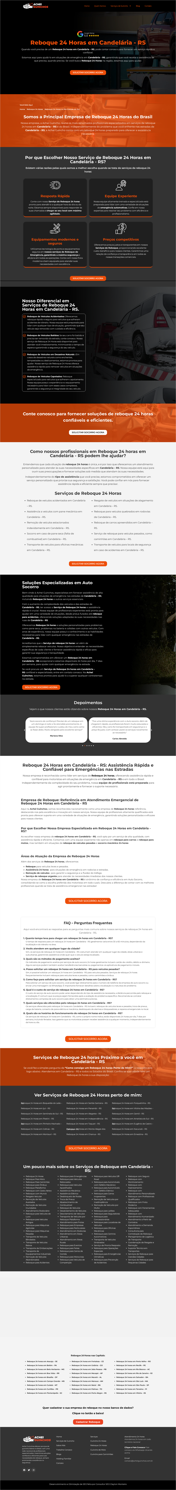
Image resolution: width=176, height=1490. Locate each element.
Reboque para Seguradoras (107, 1214)
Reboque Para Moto (35, 1179)
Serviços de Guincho (119, 5)
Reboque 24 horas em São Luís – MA (132, 1381)
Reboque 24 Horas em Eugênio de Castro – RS (132, 1124)
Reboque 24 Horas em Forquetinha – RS (131, 1103)
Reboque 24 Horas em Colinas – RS (37, 1129)
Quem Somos (100, 5)
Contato (148, 5)
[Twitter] (29, 1470)
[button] (88, 72)
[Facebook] (24, 1470)
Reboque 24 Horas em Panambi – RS (84, 1108)
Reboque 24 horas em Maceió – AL (87, 1377)
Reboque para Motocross (72, 1257)
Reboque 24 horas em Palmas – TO (87, 1389)
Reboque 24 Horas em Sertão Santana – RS (87, 1103)
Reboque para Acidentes (37, 1262)
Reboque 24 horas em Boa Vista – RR (43, 1373)
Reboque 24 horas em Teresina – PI (131, 1389)
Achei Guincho (51, 123)
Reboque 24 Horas (35, 109)
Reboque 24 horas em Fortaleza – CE (88, 1361)
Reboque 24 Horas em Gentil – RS (128, 1114)
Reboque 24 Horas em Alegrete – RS (83, 1114)
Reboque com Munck (36, 1193)
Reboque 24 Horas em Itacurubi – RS (129, 1129)
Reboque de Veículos (70, 1208)
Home (86, 5)
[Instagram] (33, 1470)
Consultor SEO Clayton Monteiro (111, 1484)
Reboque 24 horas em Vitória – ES (131, 1393)
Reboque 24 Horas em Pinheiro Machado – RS (41, 1124)
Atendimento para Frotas (72, 1222)
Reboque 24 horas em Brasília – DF (42, 1377)
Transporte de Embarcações (39, 1248)
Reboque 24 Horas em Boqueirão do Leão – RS (41, 1103)
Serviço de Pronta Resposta (107, 1245)
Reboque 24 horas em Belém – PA (42, 1365)
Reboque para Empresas (71, 1225)
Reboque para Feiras (69, 1248)
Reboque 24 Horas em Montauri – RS (38, 1134)
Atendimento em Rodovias (73, 1231)
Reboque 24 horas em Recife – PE (131, 1365)
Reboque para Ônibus (36, 1185)
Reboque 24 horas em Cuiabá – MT (42, 1385)
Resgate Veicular (34, 1196)
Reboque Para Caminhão (38, 1182)
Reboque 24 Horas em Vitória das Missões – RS (132, 1108)
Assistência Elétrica (69, 1193)
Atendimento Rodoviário (37, 1211)
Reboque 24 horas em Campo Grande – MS (46, 1381)
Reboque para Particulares (72, 1228)
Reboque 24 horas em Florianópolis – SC (44, 1393)
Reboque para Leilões (104, 1211)
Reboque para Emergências (73, 1176)
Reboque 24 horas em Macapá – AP (87, 1373)
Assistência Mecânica (70, 1191)
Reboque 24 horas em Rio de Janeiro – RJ (134, 1373)
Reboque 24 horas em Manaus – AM (87, 1381)
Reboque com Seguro (138, 1176)
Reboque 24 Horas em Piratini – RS (37, 1119)
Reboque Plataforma (36, 1188)
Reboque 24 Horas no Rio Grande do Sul (62, 109)
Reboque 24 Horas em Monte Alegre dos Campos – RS (85, 1129)
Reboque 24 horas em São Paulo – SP (132, 1385)
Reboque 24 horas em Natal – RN (86, 1385)
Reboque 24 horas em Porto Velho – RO (133, 1361)
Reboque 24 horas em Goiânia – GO (87, 1365)
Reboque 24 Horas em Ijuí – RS (35, 1108)
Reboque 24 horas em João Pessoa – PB (89, 1369)
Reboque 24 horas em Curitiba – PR (42, 1389)
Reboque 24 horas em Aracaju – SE (42, 1361)
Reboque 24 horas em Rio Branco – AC (133, 1369)
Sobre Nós (60, 1445)
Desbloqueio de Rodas (71, 1196)
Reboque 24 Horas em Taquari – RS (83, 1124)
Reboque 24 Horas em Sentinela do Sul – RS (42, 1114)
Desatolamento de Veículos (73, 1211)
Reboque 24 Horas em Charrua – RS (83, 1134)
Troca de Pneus (67, 1199)
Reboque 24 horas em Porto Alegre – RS (89, 1393)
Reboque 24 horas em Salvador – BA (132, 1377)
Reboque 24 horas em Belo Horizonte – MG (45, 1369)
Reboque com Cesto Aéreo (39, 1191)
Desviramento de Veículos (72, 1214)
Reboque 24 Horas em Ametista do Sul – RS (133, 1119)
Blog (138, 5)
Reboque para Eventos (71, 1245)
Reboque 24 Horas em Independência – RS (87, 1119)
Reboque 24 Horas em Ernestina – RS (130, 1134)
